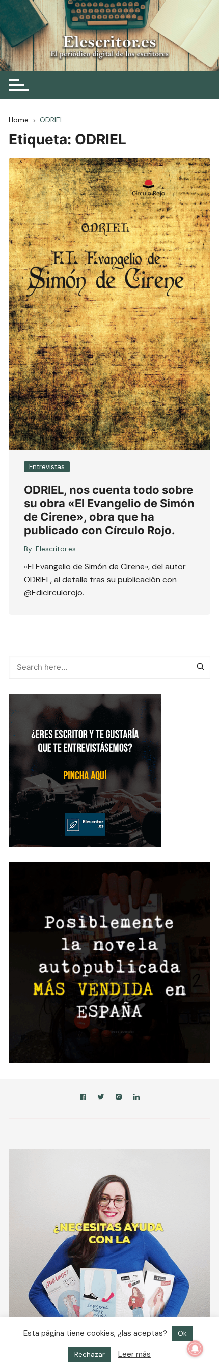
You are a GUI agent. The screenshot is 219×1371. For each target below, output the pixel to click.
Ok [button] (182, 1346)
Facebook (83, 1098)
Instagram (119, 1098)
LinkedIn (136, 1098)
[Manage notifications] (195, 1348)
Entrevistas (47, 466)
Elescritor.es (56, 548)
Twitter (101, 1098)
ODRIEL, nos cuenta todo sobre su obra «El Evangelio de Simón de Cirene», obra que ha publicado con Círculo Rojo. (109, 510)
